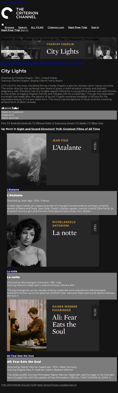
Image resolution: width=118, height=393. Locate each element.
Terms (47, 385)
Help (40, 385)
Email (16, 108)
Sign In (24, 30)
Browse (10, 27)
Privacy (55, 385)
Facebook (6, 108)
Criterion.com (56, 27)
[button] (3, 25)
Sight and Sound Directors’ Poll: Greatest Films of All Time (42, 63)
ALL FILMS (37, 27)
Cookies (64, 385)
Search (22, 27)
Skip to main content (13, 2)
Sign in (95, 27)
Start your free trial (12, 51)
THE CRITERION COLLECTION (18, 385)
